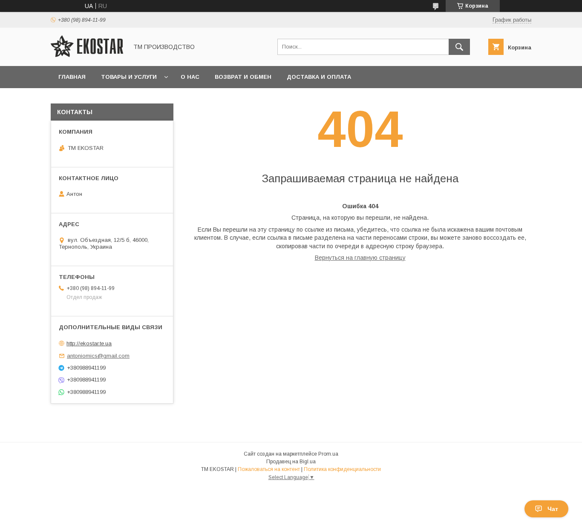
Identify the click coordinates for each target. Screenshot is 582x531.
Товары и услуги (129, 77)
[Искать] (459, 47)
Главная (72, 77)
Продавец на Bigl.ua (291, 462)
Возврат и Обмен (243, 77)
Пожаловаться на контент (269, 469)
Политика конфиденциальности (342, 469)
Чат (552, 508)
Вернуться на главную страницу (360, 257)
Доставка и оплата (319, 77)
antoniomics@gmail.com (98, 356)
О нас (190, 77)
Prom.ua (328, 454)
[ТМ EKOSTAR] (87, 55)
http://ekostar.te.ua (89, 343)
